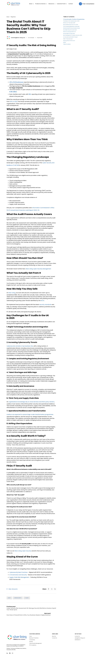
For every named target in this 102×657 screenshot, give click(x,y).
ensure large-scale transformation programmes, (38, 414)
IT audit (27, 597)
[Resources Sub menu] (54, 3)
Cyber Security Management (35, 643)
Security (31, 641)
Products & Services (40, 3)
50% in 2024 (13, 101)
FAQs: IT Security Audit (67, 38)
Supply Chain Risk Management (19, 577)
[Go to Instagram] (12, 653)
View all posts (13, 589)
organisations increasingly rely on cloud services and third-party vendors (31, 402)
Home (8, 16)
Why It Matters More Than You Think (70, 24)
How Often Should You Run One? (70, 29)
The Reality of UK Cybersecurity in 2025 (71, 21)
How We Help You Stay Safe (69, 33)
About (30, 3)
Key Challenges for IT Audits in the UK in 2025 (72, 35)
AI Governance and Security (18, 575)
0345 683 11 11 (77, 639)
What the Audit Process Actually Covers (71, 28)
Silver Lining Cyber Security (23, 551)
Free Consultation (88, 4)
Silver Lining (11, 293)
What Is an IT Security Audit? (69, 22)
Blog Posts (13, 16)
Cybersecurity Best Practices (18, 572)
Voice (30, 636)
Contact (70, 3)
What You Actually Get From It (69, 31)
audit (9, 597)
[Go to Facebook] (9, 653)
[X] (52, 589)
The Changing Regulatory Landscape (71, 26)
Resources (51, 3)
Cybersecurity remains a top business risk (20, 346)
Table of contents (67, 44)
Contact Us (54, 638)
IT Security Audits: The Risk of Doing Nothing (73, 19)
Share (64, 42)
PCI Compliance (32, 645)
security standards (45, 304)
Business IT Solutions (33, 638)
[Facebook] (48, 589)
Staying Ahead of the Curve (69, 40)
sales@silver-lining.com (80, 638)
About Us (54, 636)
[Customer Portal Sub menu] (66, 3)
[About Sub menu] (33, 3)
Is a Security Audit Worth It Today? (70, 37)
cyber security (17, 597)
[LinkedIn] (55, 589)
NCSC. (43, 300)
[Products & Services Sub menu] (46, 3)
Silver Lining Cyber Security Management (38, 269)
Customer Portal (61, 3)
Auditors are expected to (15, 414)
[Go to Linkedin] (7, 653)
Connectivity (32, 639)
